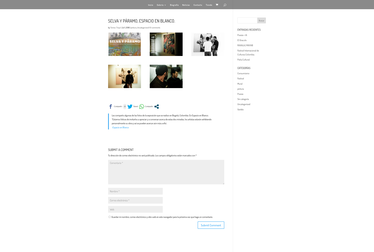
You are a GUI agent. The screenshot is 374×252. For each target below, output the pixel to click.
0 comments (155, 27)
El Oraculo (242, 40)
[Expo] (207, 44)
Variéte (240, 109)
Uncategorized (143, 27)
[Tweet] (132, 106)
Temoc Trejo (115, 27)
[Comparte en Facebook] (115, 106)
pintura (133, 27)
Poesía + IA (242, 35)
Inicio (150, 5)
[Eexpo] (166, 44)
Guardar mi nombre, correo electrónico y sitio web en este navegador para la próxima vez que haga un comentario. (162, 216)
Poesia (240, 93)
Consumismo (243, 73)
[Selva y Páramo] (124, 44)
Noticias (186, 5)
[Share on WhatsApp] (146, 106)
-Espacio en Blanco (120, 127)
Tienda (209, 5)
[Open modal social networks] (156, 106)
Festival (240, 78)
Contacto (198, 5)
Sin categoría (243, 99)
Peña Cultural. (243, 59)
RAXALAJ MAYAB (245, 45)
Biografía (174, 5)
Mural (240, 83)
